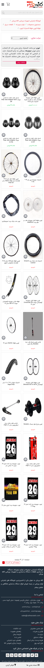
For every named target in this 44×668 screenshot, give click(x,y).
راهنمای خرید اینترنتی (14, 640)
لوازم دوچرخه (20, 24)
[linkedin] (16, 655)
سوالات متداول (38, 637)
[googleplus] (11, 655)
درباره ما (40, 634)
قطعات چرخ (9, 24)
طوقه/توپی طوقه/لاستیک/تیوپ (30, 28)
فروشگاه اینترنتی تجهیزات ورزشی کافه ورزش (26, 21)
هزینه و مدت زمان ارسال (35, 640)
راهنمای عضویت (15, 631)
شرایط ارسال (17, 634)
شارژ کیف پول (38, 643)
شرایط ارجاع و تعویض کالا (12, 643)
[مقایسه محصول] (25, 94)
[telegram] (20, 655)
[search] (3, 12)
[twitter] (32, 655)
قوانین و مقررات (38, 631)
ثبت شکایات (17, 628)
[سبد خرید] (8, 4)
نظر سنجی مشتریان (36, 628)
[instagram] (28, 655)
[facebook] (36, 655)
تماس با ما (17, 637)
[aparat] (7, 655)
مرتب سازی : (35, 38)
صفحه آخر (16, 562)
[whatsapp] (24, 655)
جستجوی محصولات (34, 24)
